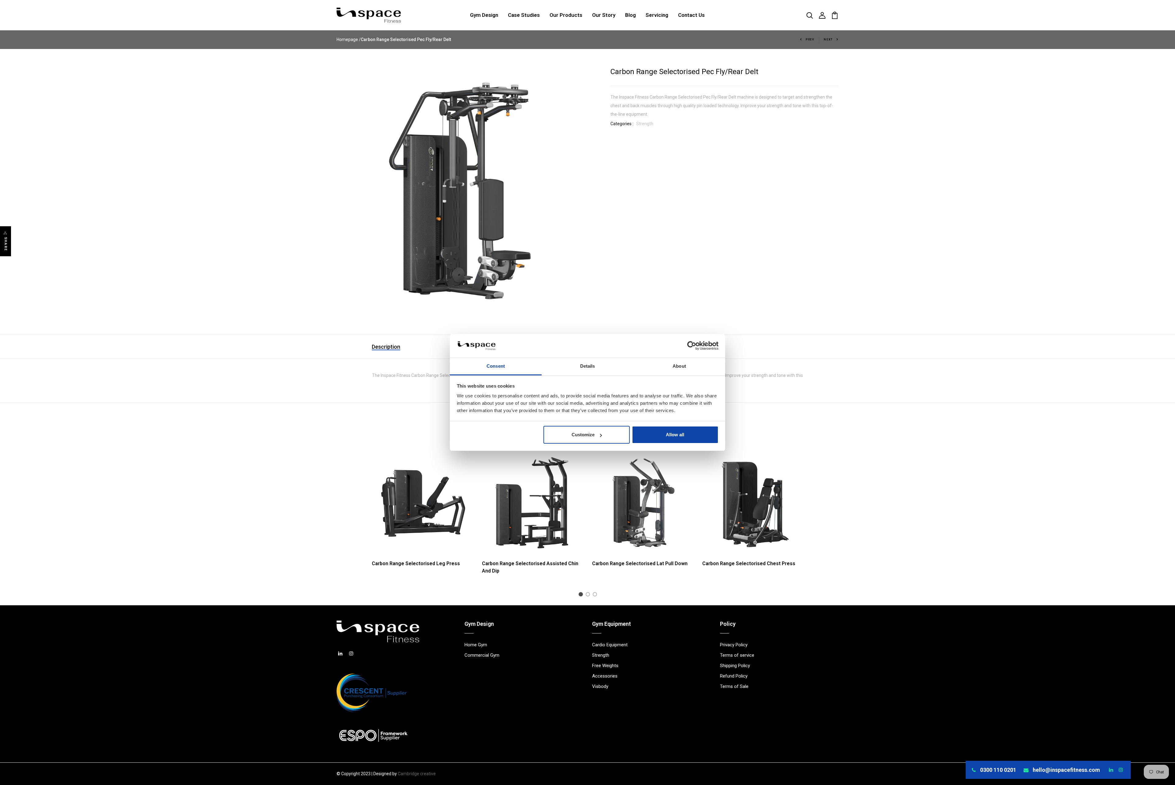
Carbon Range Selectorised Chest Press (748, 563)
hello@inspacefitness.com (1066, 770)
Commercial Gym (481, 655)
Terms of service (737, 655)
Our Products (566, 15)
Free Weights (605, 665)
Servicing (657, 15)
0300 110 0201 (998, 770)
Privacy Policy (734, 645)
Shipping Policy (735, 665)
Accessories (604, 676)
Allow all (675, 434)
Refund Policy (734, 676)
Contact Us (691, 15)
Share (6, 244)
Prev (810, 39)
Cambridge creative (417, 773)
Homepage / (349, 39)
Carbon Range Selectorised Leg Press (416, 563)
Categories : (621, 123)
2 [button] (589, 595)
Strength (644, 123)
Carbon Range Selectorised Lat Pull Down (640, 563)
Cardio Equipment (610, 645)
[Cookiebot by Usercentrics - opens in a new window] (691, 346)
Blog (630, 15)
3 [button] (596, 595)
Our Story (603, 15)
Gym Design (484, 15)
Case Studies (524, 15)
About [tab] (679, 366)
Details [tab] (587, 366)
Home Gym (475, 645)
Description (386, 347)
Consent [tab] (496, 366)
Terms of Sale (734, 686)
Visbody (600, 686)
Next (828, 39)
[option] (422, 514)
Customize (583, 434)
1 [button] (582, 595)
